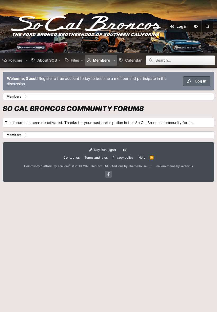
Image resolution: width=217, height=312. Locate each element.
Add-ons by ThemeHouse (129, 166)
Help (141, 157)
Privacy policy (123, 157)
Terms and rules (96, 157)
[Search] (207, 26)
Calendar (133, 60)
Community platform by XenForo (66, 166)
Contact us (72, 157)
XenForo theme (165, 166)
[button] (26, 60)
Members (101, 60)
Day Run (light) (104, 150)
